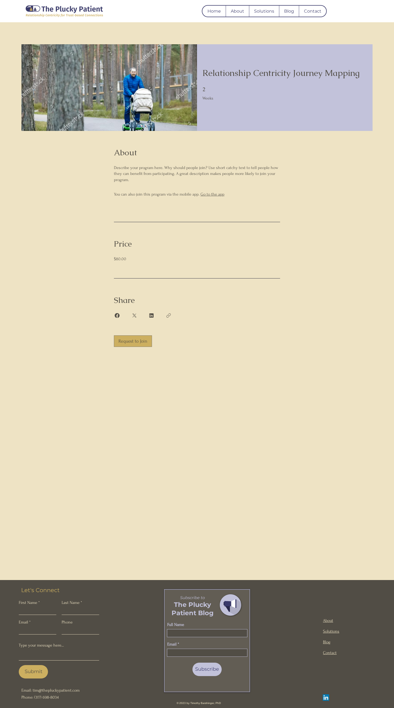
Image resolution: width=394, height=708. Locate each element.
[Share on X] (134, 315)
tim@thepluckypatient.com (56, 690)
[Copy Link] (168, 315)
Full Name (175, 624)
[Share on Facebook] (117, 315)
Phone (67, 622)
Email (23, 622)
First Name (28, 602)
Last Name (71, 602)
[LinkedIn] (326, 697)
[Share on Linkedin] (151, 315)
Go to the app (212, 194)
